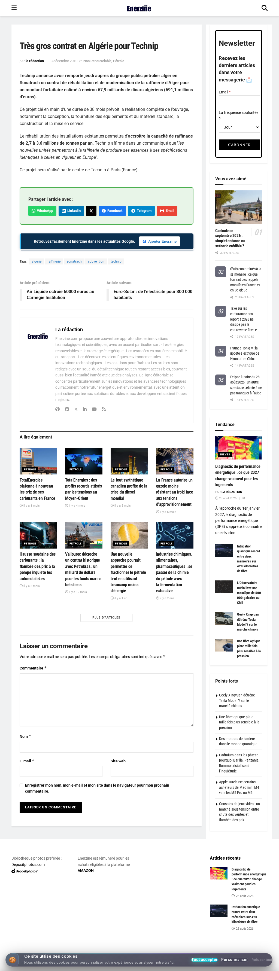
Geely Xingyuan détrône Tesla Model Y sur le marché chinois (237, 700)
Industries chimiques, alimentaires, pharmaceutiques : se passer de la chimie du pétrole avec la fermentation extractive (174, 572)
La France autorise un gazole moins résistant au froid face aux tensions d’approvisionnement (174, 492)
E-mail (27, 760)
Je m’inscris (141, 950)
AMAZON (86, 870)
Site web (118, 761)
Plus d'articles (106, 617)
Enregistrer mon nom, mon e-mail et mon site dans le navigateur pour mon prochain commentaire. (97, 788)
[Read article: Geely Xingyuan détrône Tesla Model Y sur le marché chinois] (224, 618)
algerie (36, 261)
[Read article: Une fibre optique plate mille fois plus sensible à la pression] (224, 645)
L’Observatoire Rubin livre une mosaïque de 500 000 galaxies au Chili (249, 593)
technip (116, 261)
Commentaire (33, 668)
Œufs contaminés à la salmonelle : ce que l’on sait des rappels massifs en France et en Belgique (245, 279)
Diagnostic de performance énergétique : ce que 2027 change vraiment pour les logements (249, 879)
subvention (96, 261)
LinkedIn (73, 211)
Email (169, 211)
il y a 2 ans (166, 598)
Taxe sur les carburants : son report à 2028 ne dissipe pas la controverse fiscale (243, 319)
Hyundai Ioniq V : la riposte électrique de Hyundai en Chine (244, 353)
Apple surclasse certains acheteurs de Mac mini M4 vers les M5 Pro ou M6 (239, 787)
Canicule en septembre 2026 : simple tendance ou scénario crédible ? (230, 238)
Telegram (143, 211)
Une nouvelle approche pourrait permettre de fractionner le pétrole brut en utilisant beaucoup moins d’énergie (128, 572)
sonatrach (74, 261)
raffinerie (54, 261)
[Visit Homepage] (139, 8)
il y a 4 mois (76, 505)
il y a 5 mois (122, 505)
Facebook (114, 211)
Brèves (225, 454)
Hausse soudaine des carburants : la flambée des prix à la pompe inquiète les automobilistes (38, 566)
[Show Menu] (14, 8)
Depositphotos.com (28, 864)
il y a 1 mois (31, 505)
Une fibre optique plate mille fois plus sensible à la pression (239, 722)
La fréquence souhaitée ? (238, 115)
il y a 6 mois (31, 586)
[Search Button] (265, 8)
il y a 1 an (120, 598)
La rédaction (35, 61)
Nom (25, 736)
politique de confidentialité (247, 965)
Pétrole (118, 61)
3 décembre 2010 (64, 61)
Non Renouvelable (97, 61)
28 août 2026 (227, 498)
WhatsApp (44, 211)
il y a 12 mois (77, 592)
